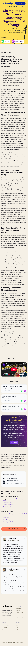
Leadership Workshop (18, 609)
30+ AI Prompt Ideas (8, 520)
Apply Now (14, 442)
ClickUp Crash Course (8, 505)
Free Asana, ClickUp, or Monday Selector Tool (15, 514)
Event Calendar (5, 625)
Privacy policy (19, 632)
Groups (17, 615)
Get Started (19, 3)
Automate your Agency (14, 7)
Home (17, 625)
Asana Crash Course (8, 503)
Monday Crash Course (8, 507)
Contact (17, 630)
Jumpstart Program (20, 617)
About (17, 627)
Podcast (4, 630)
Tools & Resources (6, 632)
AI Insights (4, 627)
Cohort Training (19, 612)
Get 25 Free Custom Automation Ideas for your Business (14, 517)
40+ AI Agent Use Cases (9, 522)
